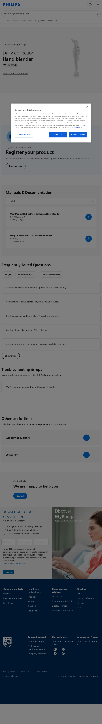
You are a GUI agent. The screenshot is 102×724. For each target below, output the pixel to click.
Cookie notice (77, 127)
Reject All (58, 134)
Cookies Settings (24, 134)
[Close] (87, 107)
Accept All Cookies (78, 134)
